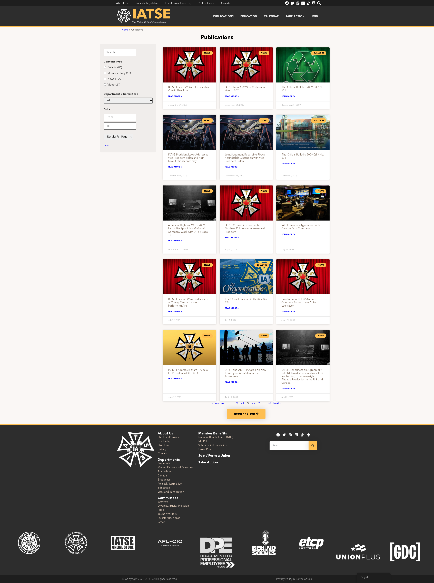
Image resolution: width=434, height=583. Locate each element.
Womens (163, 502)
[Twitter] (292, 3)
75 (253, 403)
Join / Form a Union (214, 455)
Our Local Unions (168, 437)
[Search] (319, 3)
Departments (169, 460)
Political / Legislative (170, 484)
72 (237, 403)
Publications (223, 16)
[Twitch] (313, 3)
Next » (277, 403)
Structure (163, 445)
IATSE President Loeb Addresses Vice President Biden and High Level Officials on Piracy (188, 158)
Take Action (294, 16)
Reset (107, 145)
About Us (165, 433)
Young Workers (167, 514)
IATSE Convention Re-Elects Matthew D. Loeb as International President (245, 228)
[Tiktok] (308, 3)
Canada (162, 475)
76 (258, 403)
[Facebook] (287, 3)
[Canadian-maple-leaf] (308, 435)
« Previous (218, 403)
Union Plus (204, 449)
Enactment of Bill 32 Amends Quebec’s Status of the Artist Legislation (299, 302)
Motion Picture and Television (175, 467)
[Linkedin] (303, 3)
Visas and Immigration (171, 492)
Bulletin (114, 67)
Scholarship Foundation (212, 445)
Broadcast (164, 479)
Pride (161, 510)
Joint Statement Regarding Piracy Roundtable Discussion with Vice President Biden (245, 158)
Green (161, 522)
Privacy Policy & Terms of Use (294, 579)
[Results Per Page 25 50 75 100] (118, 137)
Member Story (119, 73)
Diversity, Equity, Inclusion (173, 506)
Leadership (164, 441)
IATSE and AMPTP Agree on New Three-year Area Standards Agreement (245, 373)
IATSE (151, 15)
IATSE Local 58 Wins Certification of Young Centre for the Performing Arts (188, 302)
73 (242, 403)
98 (269, 403)
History (162, 449)
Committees (168, 498)
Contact (162, 453)
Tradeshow (164, 471)
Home (125, 30)
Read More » (175, 96)
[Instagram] (297, 3)
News (115, 79)
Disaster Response (169, 518)
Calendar (271, 16)
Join (314, 16)
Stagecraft (164, 463)
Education (248, 16)
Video (113, 85)
